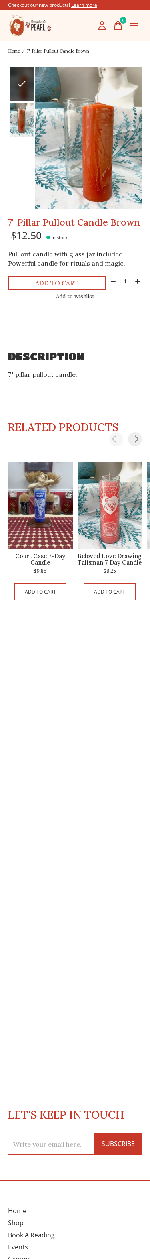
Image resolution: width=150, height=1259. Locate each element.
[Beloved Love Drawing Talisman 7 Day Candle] (110, 505)
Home (17, 1210)
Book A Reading (31, 1235)
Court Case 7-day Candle (40, 559)
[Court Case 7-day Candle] (40, 505)
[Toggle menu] (134, 26)
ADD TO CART (56, 283)
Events (18, 1247)
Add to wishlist (75, 296)
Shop (16, 1222)
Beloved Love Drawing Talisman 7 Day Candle (110, 559)
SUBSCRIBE (118, 1143)
